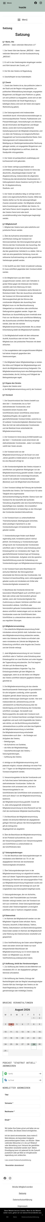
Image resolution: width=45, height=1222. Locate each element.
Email (7, 1120)
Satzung (22, 1193)
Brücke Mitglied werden (22, 1187)
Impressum (23, 1206)
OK (7, 1217)
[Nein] (42, 1215)
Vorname (9, 1103)
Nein (15, 1217)
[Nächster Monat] (39, 1009)
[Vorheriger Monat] (5, 1009)
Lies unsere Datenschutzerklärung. (18, 1160)
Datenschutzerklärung (22, 1200)
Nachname (10, 1111)
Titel (6, 1095)
